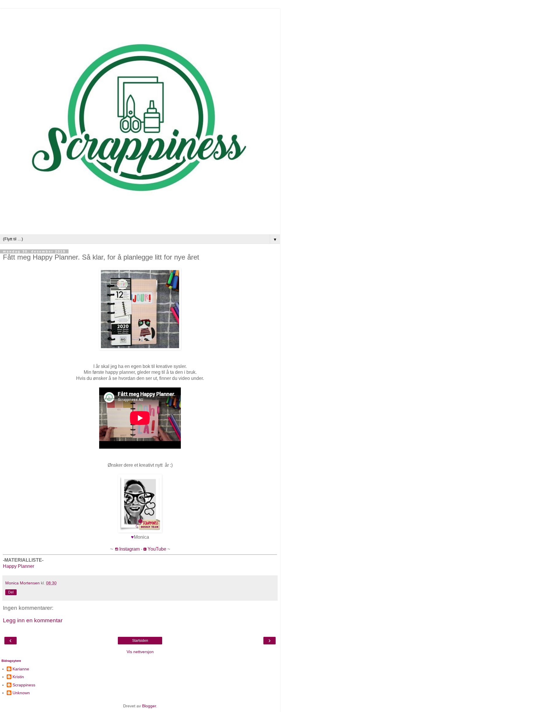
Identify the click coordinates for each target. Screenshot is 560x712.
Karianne (21, 669)
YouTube (157, 549)
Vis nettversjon (140, 651)
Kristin (18, 676)
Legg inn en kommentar (32, 620)
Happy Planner (18, 566)
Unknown (21, 692)
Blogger (149, 706)
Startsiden (140, 641)
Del (11, 592)
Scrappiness (24, 685)
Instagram (129, 549)
